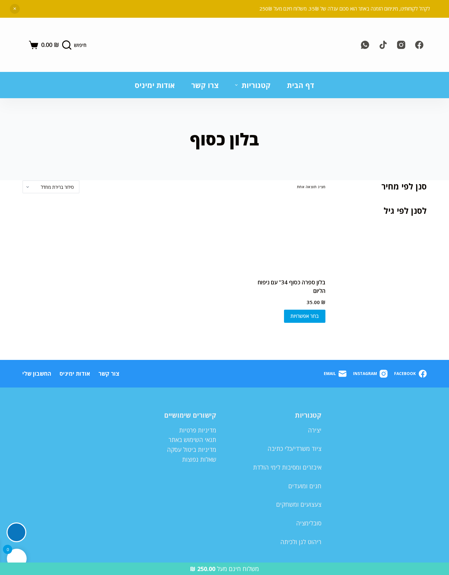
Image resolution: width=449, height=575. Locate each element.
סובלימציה (308, 523)
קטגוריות (256, 85)
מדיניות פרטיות (197, 430)
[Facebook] (419, 45)
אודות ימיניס (155, 85)
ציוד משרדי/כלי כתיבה (294, 449)
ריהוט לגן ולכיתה (300, 542)
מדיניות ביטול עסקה (191, 449)
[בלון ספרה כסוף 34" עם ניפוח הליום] (291, 236)
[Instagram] (401, 45)
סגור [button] (15, 9)
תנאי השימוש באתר (192, 440)
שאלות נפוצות (199, 459)
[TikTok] (383, 45)
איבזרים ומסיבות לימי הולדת (287, 467)
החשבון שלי (36, 373)
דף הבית (300, 85)
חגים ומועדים (304, 486)
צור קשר (108, 373)
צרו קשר (205, 85)
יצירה (314, 430)
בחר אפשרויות (305, 316)
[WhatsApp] (365, 45)
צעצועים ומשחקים (298, 504)
